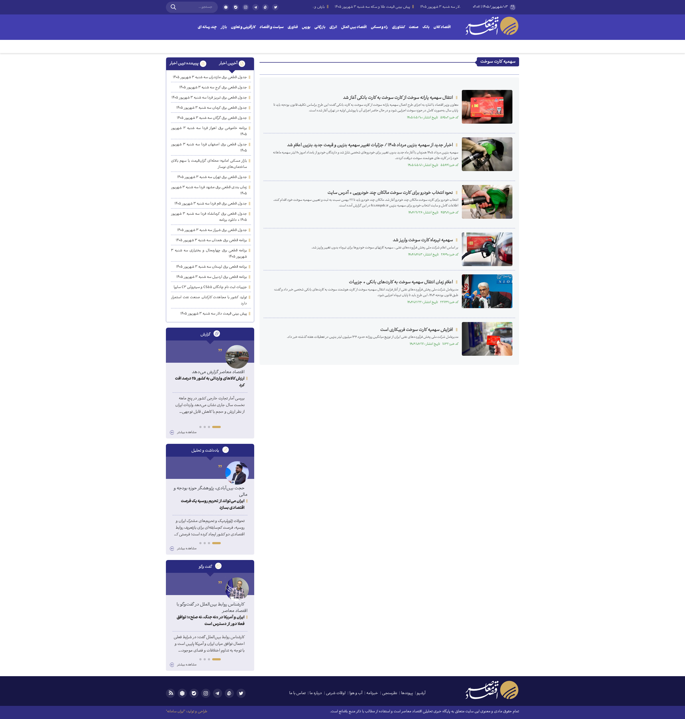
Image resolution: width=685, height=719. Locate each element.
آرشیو (421, 693)
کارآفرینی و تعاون (243, 27)
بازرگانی (319, 27)
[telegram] (255, 7)
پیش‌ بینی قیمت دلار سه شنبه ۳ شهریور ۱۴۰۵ (213, 314)
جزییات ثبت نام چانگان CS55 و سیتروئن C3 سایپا (210, 287)
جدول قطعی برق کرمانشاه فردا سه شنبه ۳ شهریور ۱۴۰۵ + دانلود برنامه (209, 217)
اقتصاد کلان (442, 27)
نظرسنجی (389, 693)
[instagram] (245, 7)
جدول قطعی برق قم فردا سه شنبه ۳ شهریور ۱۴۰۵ (210, 204)
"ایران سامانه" (175, 712)
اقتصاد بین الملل (354, 27)
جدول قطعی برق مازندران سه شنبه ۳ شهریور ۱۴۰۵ (210, 77)
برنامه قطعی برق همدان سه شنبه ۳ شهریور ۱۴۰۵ (211, 240)
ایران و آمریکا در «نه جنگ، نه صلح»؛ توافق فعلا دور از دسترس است (211, 621)
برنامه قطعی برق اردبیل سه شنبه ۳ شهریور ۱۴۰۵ (211, 277)
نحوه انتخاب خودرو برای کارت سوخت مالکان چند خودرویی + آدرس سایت (390, 193)
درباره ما (316, 693)
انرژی (333, 27)
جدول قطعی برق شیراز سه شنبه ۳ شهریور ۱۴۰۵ (212, 230)
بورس (306, 27)
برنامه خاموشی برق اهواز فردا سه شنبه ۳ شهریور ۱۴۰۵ (209, 131)
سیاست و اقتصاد (272, 27)
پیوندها (407, 693)
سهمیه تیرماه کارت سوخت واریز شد (423, 240)
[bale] (236, 7)
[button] (216, 427)
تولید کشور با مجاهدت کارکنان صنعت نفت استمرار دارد (209, 300)
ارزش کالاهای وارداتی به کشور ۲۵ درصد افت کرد (210, 382)
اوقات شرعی (335, 693)
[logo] (492, 25)
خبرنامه (372, 693)
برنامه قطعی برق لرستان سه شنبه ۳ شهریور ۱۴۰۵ (211, 267)
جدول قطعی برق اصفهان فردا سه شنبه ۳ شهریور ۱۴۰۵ (209, 148)
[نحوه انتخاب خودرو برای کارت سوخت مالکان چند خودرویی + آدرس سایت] (487, 202)
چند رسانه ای (207, 27)
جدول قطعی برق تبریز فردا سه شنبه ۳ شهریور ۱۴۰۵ (209, 98)
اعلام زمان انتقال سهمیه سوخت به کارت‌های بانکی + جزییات (401, 282)
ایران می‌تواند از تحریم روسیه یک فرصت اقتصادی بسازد (213, 505)
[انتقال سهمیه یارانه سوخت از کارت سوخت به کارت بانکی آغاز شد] (487, 107)
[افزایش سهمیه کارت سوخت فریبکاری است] (487, 339)
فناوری (293, 27)
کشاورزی (398, 27)
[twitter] (275, 9)
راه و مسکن (379, 27)
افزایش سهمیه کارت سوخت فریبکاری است (416, 330)
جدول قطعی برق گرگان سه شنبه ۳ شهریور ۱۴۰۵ (212, 118)
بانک (426, 27)
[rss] (170, 693)
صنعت (413, 27)
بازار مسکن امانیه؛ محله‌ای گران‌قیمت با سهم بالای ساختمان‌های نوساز (209, 164)
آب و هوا (355, 693)
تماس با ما (297, 693)
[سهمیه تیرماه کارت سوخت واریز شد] (487, 249)
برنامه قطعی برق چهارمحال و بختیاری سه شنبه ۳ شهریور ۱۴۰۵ (209, 254)
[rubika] (226, 7)
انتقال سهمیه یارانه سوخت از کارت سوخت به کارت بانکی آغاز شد (398, 98)
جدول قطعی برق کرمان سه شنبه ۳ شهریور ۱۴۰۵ (211, 108)
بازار (224, 27)
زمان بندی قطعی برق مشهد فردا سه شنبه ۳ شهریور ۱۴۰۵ (209, 190)
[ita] (265, 7)
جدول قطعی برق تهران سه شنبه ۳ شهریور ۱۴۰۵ (212, 177)
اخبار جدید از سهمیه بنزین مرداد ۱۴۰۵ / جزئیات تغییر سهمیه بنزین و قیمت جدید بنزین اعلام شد (370, 145)
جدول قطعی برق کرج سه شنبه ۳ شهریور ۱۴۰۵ (213, 88)
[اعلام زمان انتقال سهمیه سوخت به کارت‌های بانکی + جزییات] (487, 291)
